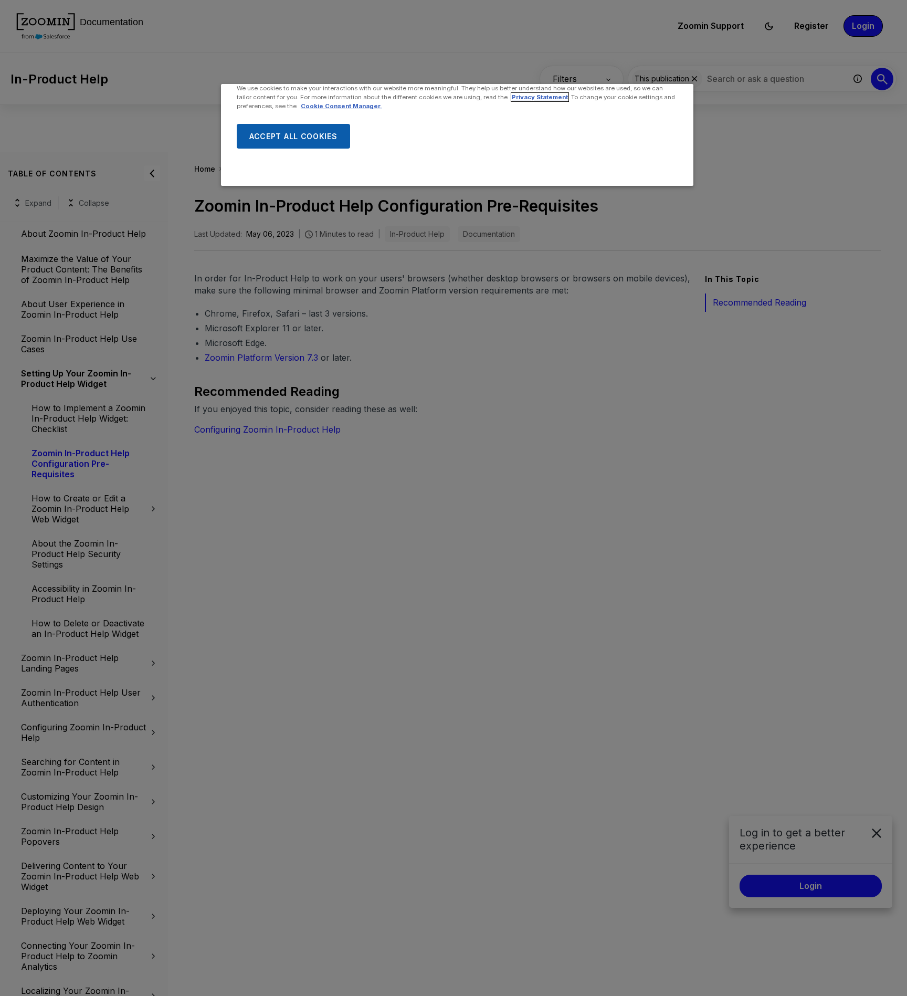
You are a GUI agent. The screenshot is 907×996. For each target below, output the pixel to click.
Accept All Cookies (293, 136)
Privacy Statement (540, 97)
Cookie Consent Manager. (341, 106)
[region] (457, 135)
